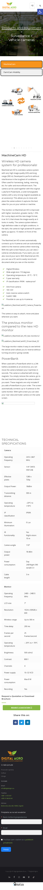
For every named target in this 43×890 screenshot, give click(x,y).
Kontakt (4, 781)
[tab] (21, 64)
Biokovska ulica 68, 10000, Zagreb (12, 806)
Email (5, 828)
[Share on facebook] (15, 722)
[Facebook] (14, 877)
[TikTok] (33, 877)
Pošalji (6, 849)
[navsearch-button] (39, 6)
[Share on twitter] (21, 722)
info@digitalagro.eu (7, 788)
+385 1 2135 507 (6, 796)
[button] (40, 12)
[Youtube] (24, 877)
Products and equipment (21, 28)
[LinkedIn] (9, 877)
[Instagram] (19, 877)
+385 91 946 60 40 (6, 798)
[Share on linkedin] (27, 722)
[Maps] (28, 877)
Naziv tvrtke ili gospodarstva (15, 817)
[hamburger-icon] (32, 6)
